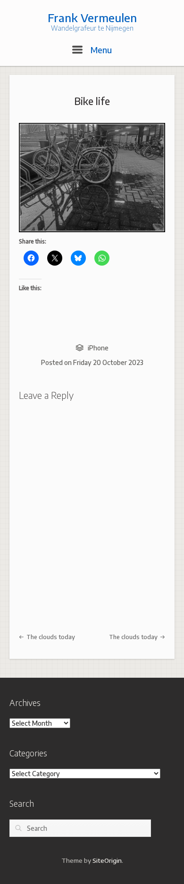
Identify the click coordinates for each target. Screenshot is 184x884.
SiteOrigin (107, 860)
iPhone (98, 348)
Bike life (92, 101)
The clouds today (50, 637)
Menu (100, 49)
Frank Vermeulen (92, 17)
